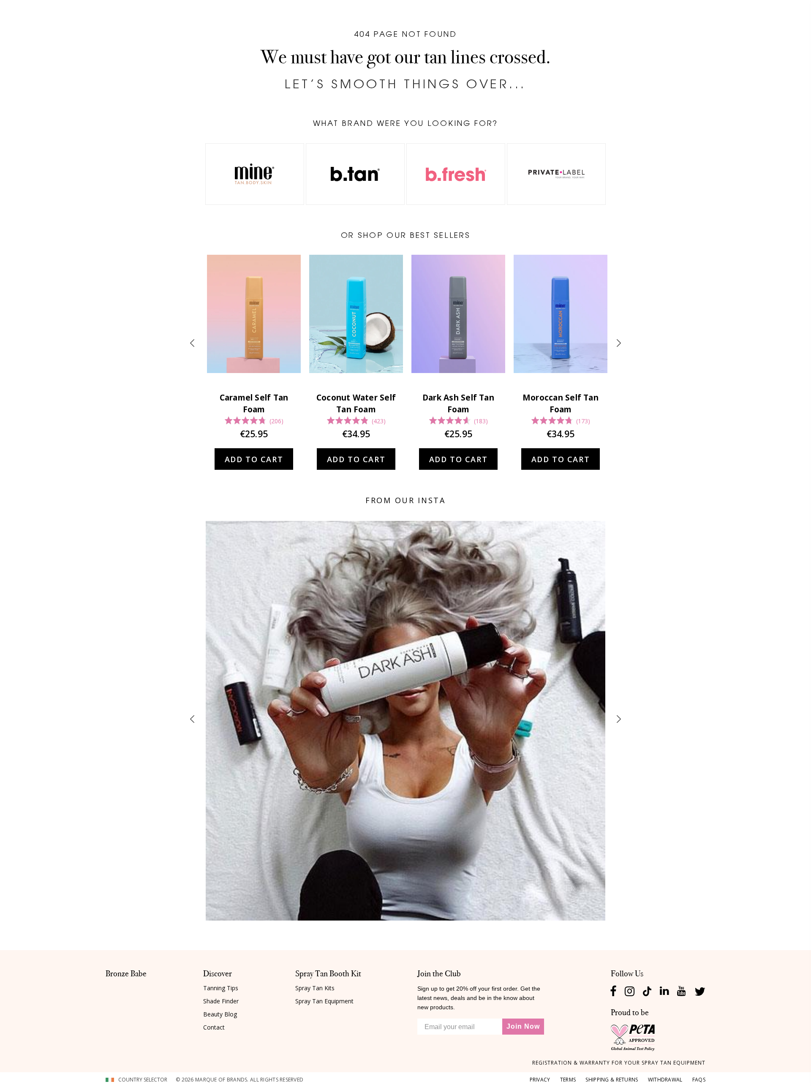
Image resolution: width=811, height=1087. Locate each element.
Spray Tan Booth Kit (328, 973)
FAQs (698, 1079)
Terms (568, 1079)
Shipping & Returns (611, 1079)
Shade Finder (221, 1001)
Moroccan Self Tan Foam (561, 403)
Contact (214, 1027)
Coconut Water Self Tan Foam (356, 403)
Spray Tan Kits (315, 988)
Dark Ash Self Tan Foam (458, 403)
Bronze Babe (126, 973)
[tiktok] (647, 990)
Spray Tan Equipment (324, 1001)
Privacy (540, 1079)
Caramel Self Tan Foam (254, 403)
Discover (217, 973)
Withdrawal (665, 1079)
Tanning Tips (220, 988)
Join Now (523, 1026)
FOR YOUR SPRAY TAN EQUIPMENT (618, 1062)
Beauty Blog (220, 1014)
